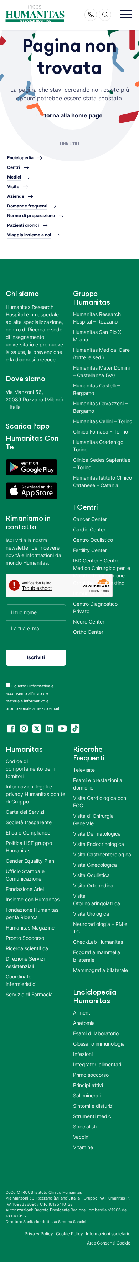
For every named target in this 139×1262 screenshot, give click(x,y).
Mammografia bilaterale (100, 970)
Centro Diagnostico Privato (95, 607)
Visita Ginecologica (95, 865)
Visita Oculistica (91, 875)
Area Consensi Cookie (108, 1243)
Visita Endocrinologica (98, 844)
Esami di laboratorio (96, 1033)
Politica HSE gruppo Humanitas (29, 846)
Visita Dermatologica (97, 834)
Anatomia (84, 1023)
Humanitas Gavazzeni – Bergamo (100, 407)
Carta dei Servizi (25, 812)
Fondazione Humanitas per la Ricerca (32, 913)
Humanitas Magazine (30, 928)
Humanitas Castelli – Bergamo (96, 389)
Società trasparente (29, 822)
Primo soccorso (91, 1075)
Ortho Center (88, 632)
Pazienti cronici (23, 225)
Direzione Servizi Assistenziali (25, 962)
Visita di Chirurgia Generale (93, 819)
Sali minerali (87, 1095)
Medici (14, 177)
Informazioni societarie (108, 1233)
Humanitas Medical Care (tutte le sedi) (101, 353)
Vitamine (83, 1147)
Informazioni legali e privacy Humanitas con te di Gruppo (35, 794)
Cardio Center (89, 529)
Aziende (15, 196)
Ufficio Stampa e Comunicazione (25, 875)
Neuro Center (88, 622)
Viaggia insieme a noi (29, 234)
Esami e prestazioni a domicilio (97, 784)
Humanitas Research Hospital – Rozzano (97, 318)
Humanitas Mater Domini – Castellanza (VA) (101, 371)
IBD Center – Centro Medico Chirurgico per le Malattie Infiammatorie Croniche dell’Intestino (101, 571)
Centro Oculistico (93, 540)
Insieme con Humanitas (33, 899)
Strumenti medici (92, 1116)
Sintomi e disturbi (93, 1106)
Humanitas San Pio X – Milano (99, 335)
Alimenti (82, 1013)
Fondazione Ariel (25, 889)
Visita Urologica (91, 914)
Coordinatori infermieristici (21, 980)
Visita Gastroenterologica (102, 854)
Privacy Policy (39, 1233)
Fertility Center (90, 550)
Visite (13, 186)
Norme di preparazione (31, 215)
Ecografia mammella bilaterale (96, 956)
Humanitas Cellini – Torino (102, 421)
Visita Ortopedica (93, 885)
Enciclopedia (20, 157)
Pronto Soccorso (25, 938)
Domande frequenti (27, 206)
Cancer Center (90, 519)
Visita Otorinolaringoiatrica (96, 899)
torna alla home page (73, 115)
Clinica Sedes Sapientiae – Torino (101, 463)
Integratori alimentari (97, 1064)
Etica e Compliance (28, 833)
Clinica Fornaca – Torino (100, 432)
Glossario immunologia (99, 1044)
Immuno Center (91, 593)
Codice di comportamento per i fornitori (30, 768)
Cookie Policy (69, 1233)
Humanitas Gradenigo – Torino (100, 445)
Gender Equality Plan (30, 861)
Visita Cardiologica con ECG (99, 801)
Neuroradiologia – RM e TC (100, 928)
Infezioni (83, 1054)
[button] (126, 14)
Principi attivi (88, 1085)
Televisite (84, 770)
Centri (13, 167)
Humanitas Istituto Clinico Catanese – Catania (102, 481)
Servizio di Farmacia (29, 994)
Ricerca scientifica (27, 948)
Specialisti (85, 1126)
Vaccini (81, 1137)
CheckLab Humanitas (98, 942)
